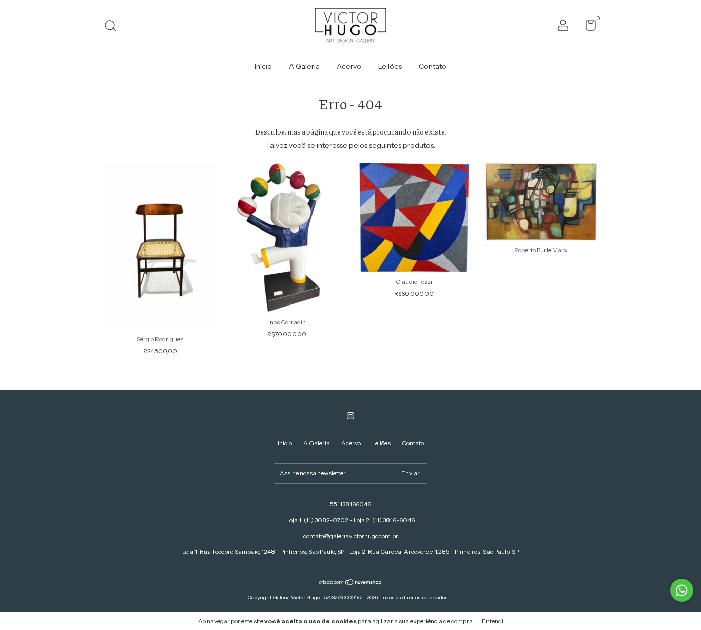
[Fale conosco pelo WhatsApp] (681, 590)
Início (263, 66)
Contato (432, 66)
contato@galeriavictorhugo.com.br (350, 536)
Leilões (390, 66)
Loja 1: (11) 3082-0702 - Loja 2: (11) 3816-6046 (350, 520)
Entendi (492, 621)
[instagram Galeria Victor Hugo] (350, 416)
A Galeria (304, 66)
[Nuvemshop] (351, 583)
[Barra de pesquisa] (114, 27)
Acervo (349, 66)
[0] (587, 27)
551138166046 (350, 504)
